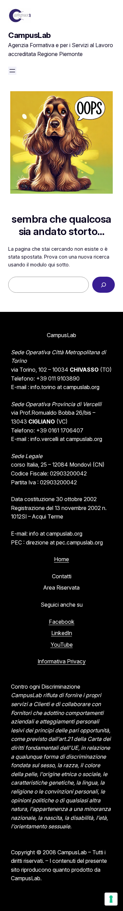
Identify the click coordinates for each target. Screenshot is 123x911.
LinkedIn (61, 633)
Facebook (61, 621)
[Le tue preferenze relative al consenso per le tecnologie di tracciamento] (111, 899)
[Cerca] (103, 285)
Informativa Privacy (62, 661)
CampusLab (29, 35)
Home (61, 559)
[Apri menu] (12, 71)
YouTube (62, 644)
